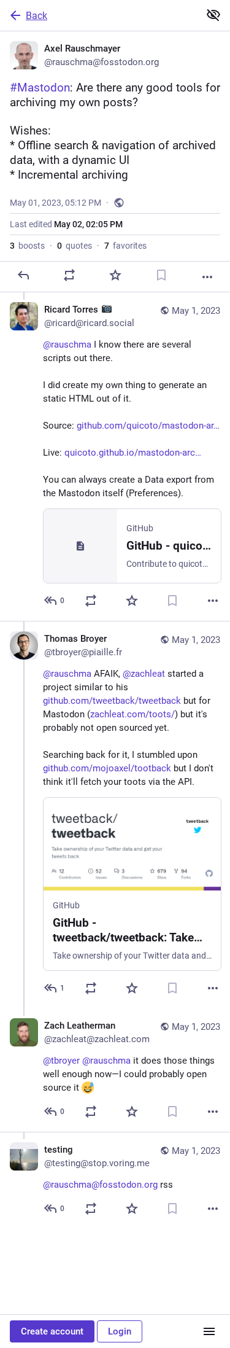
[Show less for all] (213, 14)
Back (36, 15)
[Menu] (209, 1331)
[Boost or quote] (69, 275)
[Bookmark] (161, 275)
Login (119, 1331)
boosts (27, 246)
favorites (125, 246)
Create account (52, 1331)
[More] (207, 277)
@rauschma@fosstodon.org (100, 1184)
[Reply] (23, 275)
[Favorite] (115, 275)
